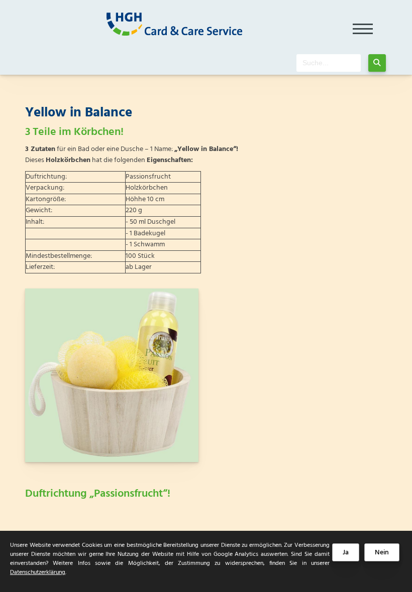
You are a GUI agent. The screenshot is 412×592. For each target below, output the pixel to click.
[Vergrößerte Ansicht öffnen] (111, 375)
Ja (346, 552)
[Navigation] (363, 25)
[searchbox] (328, 63)
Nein (382, 552)
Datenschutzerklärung (37, 572)
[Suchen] (377, 63)
